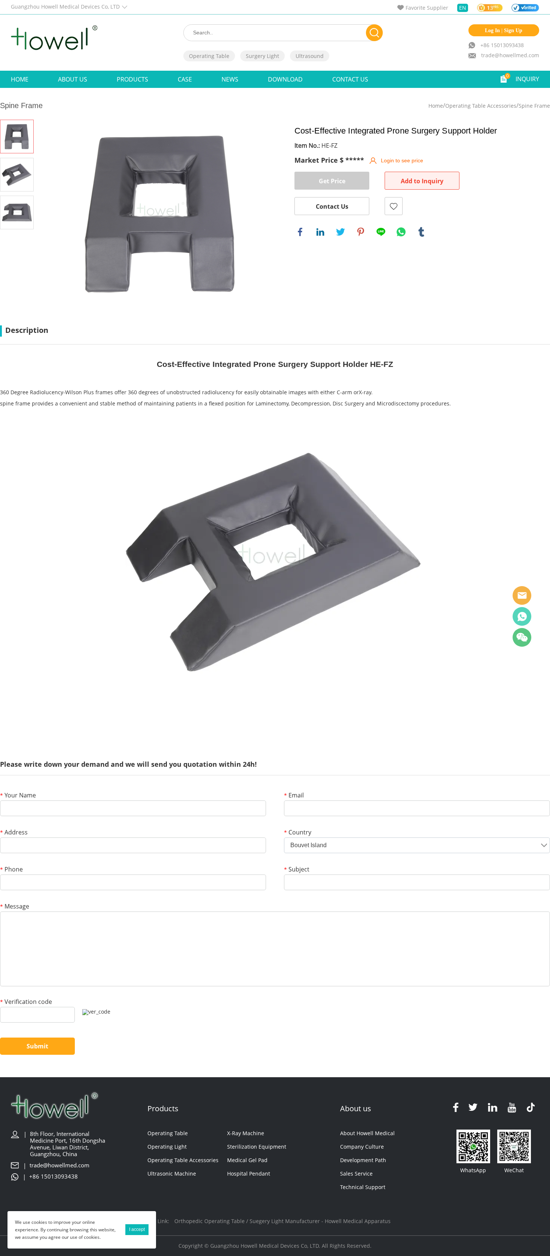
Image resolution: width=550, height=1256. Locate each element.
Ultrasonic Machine (171, 1173)
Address (14, 832)
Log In (492, 30)
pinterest (360, 232)
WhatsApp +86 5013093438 (522, 616)
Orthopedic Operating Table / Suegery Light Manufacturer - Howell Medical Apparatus (282, 1221)
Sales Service (356, 1173)
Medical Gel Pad (247, 1160)
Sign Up (513, 30)
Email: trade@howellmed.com (522, 595)
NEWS (229, 79)
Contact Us (350, 79)
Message (14, 906)
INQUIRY (527, 79)
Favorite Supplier (427, 7)
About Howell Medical (367, 1133)
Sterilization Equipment (256, 1146)
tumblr (421, 232)
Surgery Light (262, 55)
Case (185, 79)
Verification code (26, 1002)
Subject (296, 869)
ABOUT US (72, 79)
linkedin (320, 232)
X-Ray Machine (245, 1133)
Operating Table (209, 55)
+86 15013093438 (502, 45)
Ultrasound (310, 55)
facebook (300, 232)
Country (297, 832)
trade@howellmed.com (510, 55)
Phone (11, 869)
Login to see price (402, 160)
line (380, 232)
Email (294, 795)
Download (285, 79)
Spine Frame (534, 105)
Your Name (18, 795)
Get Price (332, 181)
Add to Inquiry (422, 181)
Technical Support (362, 1187)
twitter (340, 232)
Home (19, 79)
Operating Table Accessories (480, 105)
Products (132, 79)
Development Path (363, 1160)
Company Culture (362, 1146)
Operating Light (167, 1146)
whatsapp (401, 232)
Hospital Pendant (248, 1173)
